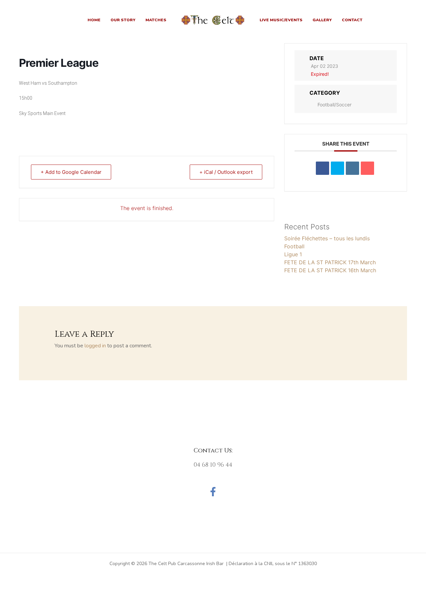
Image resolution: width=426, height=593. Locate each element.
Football (294, 246)
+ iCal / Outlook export (226, 172)
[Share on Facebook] (322, 168)
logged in (95, 345)
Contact (352, 20)
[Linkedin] (352, 168)
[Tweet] (337, 168)
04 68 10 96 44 (213, 465)
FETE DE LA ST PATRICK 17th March (330, 262)
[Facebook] (213, 491)
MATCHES (155, 20)
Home (94, 20)
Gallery (322, 20)
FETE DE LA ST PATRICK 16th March (330, 270)
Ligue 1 (293, 254)
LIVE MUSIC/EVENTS (281, 20)
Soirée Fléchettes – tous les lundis (327, 238)
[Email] (367, 168)
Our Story (122, 20)
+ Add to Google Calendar (71, 172)
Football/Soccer (334, 104)
